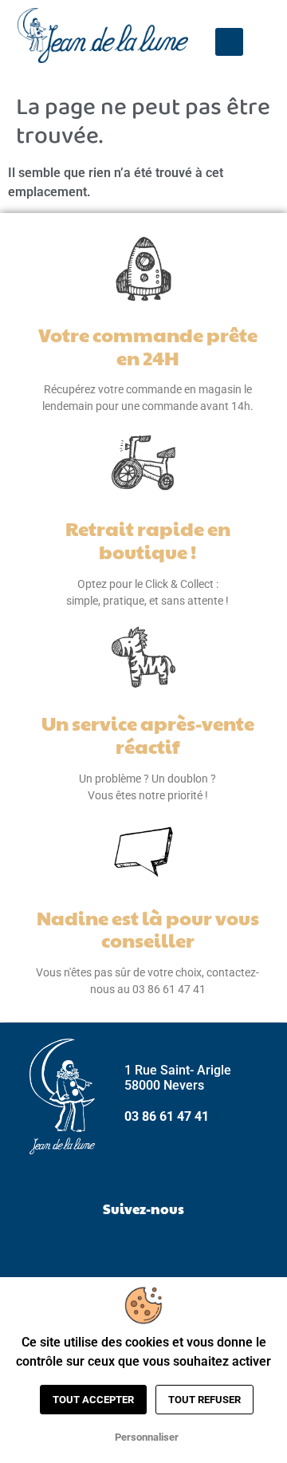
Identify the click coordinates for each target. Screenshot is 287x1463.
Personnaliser (147, 1437)
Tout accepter (93, 1400)
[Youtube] (183, 1248)
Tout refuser (204, 1400)
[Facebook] (104, 1248)
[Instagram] (143, 1248)
